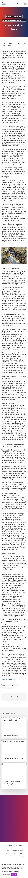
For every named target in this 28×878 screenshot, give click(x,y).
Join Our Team (18, 853)
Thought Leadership (8, 848)
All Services (9, 845)
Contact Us (9, 853)
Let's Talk (14, 835)
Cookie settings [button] (6, 874)
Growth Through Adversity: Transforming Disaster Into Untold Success (12, 784)
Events (7, 850)
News (16, 848)
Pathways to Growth (14, 16)
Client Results (18, 845)
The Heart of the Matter (11, 735)
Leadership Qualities (8, 688)
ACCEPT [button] (14, 874)
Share (19, 43)
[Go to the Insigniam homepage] (3, 3)
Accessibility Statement (11, 855)
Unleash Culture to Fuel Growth (13, 758)
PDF (25, 43)
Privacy (21, 855)
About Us (22, 848)
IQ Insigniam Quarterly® (17, 850)
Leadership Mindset (12, 685)
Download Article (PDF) (9, 679)
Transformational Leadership (14, 20)
